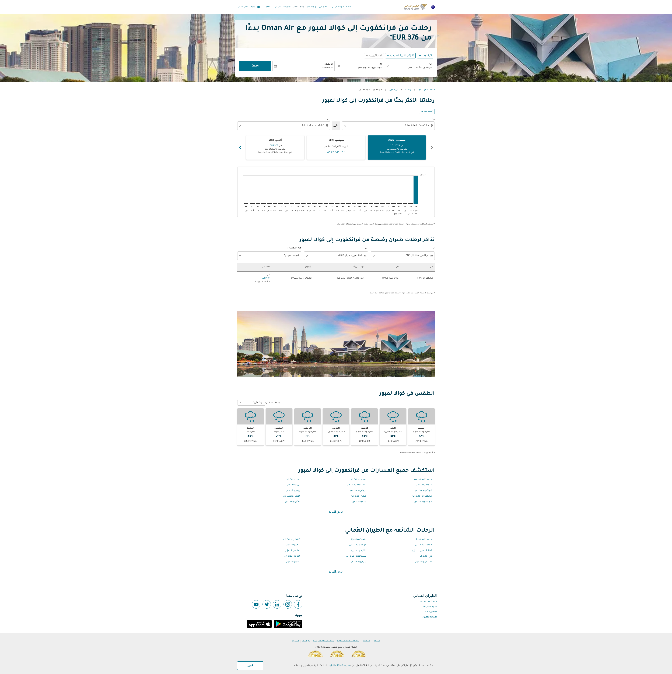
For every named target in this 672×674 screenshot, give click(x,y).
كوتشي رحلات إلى (291, 539)
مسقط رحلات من (423, 479)
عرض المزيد (336, 512)
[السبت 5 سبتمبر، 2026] (376, 203)
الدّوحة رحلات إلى (292, 556)
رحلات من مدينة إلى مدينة (348, 641)
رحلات (408, 90)
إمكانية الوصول (429, 617)
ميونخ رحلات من (358, 490)
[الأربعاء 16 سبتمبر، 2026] (314, 203)
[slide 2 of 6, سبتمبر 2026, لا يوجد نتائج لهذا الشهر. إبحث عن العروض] (336, 147)
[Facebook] (298, 604)
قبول (250, 665)
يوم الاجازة (311, 7)
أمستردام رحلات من (356, 485)
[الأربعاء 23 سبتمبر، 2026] (275, 203)
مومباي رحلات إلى (357, 545)
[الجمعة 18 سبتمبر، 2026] (303, 203)
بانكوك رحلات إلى (358, 539)
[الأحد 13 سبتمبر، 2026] (331, 203)
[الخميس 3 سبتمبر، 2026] (388, 203)
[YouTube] (256, 604)
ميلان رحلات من (358, 496)
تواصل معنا (431, 612)
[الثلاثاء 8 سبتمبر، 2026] (359, 203)
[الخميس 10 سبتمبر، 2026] (348, 203)
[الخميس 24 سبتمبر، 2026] (269, 203)
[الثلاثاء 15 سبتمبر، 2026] (320, 203)
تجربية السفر (282, 7)
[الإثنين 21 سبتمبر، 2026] (286, 203)
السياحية (428, 111)
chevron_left (432, 147)
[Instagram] (288, 604)
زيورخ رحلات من (292, 490)
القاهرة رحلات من (291, 496)
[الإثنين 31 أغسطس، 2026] (405, 203)
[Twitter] (266, 604)
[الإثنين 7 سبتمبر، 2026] (365, 203)
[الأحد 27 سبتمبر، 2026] (252, 203)
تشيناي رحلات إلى (423, 562)
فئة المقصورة (294, 248)
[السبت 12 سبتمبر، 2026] (337, 203)
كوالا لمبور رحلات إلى (422, 550)
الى (380, 64)
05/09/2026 (327, 68)
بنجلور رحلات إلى (358, 562)
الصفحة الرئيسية (426, 90)
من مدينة (306, 641)
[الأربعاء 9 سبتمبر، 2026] (354, 203)
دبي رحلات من (293, 485)
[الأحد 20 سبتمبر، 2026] (292, 203)
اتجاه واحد (427, 55)
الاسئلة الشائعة (429, 602)
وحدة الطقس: (272, 403)
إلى (328, 119)
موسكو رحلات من (423, 502)
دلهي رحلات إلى (293, 545)
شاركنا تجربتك (430, 607)
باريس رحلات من (358, 479)
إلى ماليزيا (393, 90)
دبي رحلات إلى (425, 556)
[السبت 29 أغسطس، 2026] (416, 189)
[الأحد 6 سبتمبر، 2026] (371, 203)
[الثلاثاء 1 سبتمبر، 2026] (399, 203)
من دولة (295, 641)
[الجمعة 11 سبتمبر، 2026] (343, 203)
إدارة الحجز (299, 7)
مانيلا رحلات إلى (358, 550)
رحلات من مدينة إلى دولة (323, 641)
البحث (255, 66)
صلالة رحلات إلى (292, 550)
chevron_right (240, 147)
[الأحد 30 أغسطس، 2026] (410, 203)
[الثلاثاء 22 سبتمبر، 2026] (280, 203)
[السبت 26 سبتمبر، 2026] (258, 203)
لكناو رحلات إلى (293, 562)
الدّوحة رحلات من (424, 485)
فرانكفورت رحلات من (422, 496)
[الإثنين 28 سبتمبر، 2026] (246, 203)
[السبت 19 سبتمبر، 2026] (297, 203)
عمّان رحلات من (292, 502)
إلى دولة (377, 641)
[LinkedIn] (277, 604)
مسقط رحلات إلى (423, 539)
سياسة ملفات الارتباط (338, 665)
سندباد (267, 7)
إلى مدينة (366, 641)
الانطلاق (328, 64)
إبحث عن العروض (336, 152)
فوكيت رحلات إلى (423, 545)
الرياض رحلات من (423, 490)
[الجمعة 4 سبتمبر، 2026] (382, 203)
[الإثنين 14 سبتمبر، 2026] (326, 203)
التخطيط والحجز (341, 7)
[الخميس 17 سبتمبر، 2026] (309, 203)
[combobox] (411, 68)
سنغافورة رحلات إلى (356, 556)
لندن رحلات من (293, 479)
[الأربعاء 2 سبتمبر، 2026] (393, 203)
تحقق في (323, 7)
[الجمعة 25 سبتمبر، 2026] (263, 203)
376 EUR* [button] (404, 38)
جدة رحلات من (359, 502)
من (430, 64)
